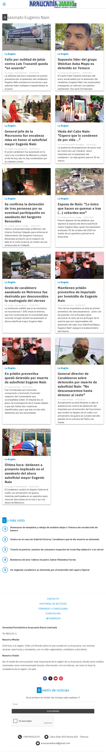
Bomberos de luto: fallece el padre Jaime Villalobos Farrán (43, 559)
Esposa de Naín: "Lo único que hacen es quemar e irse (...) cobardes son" (79, 208)
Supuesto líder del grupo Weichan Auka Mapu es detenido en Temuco (77, 63)
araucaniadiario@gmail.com (55, 743)
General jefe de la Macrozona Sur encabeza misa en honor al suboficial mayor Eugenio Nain (26, 137)
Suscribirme (53, 711)
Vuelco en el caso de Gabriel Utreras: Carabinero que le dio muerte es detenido (54, 539)
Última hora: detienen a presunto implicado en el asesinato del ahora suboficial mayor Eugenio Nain (24, 473)
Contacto (53, 598)
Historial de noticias (53, 603)
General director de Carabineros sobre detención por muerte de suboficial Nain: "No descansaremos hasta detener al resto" (77, 384)
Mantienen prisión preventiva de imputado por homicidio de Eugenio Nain (77, 294)
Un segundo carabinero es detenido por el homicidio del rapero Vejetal (49, 569)
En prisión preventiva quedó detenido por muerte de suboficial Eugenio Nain (26, 378)
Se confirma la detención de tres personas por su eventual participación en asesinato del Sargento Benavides (25, 212)
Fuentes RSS (53, 613)
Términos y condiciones (53, 608)
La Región (10, 53)
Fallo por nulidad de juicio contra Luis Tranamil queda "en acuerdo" (26, 63)
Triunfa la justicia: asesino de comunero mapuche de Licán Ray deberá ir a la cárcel (56, 549)
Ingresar (54, 618)
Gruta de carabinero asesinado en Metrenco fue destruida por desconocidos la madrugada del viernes (26, 294)
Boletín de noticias (53, 690)
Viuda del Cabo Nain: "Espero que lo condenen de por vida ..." (78, 135)
